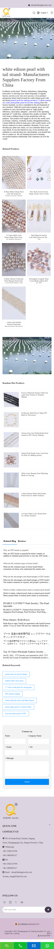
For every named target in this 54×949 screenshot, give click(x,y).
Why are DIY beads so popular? (16, 550)
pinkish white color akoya (14, 681)
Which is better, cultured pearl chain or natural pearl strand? (26, 590)
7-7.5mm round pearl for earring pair (18, 687)
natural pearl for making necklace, (24, 100)
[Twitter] (16, 902)
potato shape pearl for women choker (18, 707)
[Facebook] (5, 902)
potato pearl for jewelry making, (27, 103)
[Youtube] (22, 902)
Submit (27, 782)
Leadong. (16, 933)
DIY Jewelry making (12, 694)
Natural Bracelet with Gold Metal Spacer (19, 700)
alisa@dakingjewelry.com (21, 872)
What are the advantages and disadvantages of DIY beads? (26, 577)
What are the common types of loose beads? (20, 563)
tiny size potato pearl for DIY (15, 713)
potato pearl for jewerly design (16, 674)
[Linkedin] (10, 902)
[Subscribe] (48, 910)
